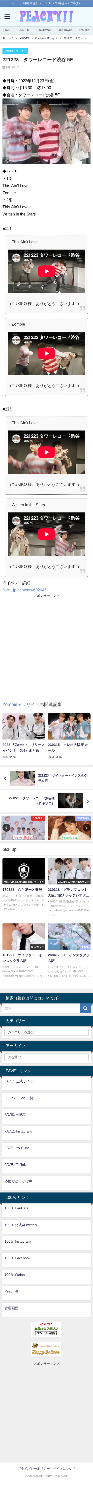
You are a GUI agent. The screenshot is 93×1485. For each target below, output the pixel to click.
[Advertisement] (46, 645)
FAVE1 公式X (14, 1114)
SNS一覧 (24, 29)
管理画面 (11, 1308)
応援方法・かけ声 (18, 1181)
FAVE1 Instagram (18, 1131)
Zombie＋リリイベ (15, 50)
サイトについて (64, 1468)
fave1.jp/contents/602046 (24, 590)
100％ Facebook (17, 1258)
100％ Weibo (14, 1274)
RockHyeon (44, 29)
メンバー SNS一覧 (18, 1098)
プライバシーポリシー (34, 1468)
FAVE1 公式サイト (18, 1081)
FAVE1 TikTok (15, 1164)
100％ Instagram (17, 1241)
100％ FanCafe (16, 1208)
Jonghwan (65, 29)
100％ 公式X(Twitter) (20, 1225)
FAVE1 (7, 29)
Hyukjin (84, 29)
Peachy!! (11, 1291)
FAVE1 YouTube (17, 1148)
